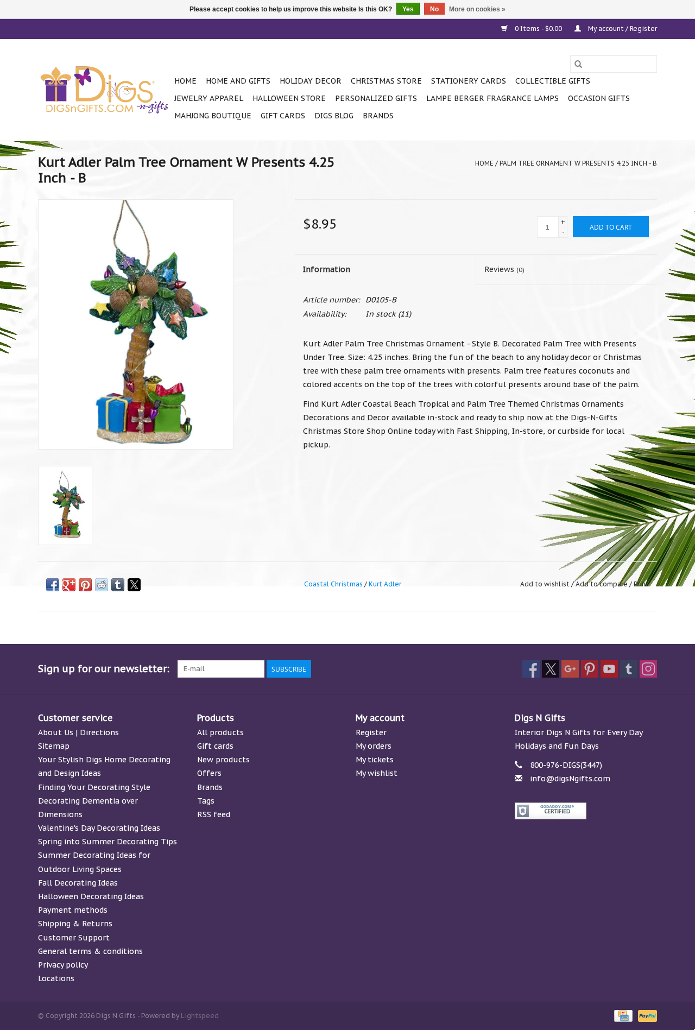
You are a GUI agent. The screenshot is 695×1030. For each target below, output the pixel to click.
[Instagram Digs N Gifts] (648, 669)
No (434, 9)
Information (326, 269)
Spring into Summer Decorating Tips (107, 841)
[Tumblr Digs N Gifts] (628, 669)
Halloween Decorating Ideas (91, 896)
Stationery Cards (468, 81)
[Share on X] (134, 584)
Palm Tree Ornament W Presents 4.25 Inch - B (578, 163)
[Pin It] (85, 584)
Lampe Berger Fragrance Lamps (492, 98)
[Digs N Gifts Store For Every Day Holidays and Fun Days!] (104, 90)
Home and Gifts (238, 81)
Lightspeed (200, 1016)
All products (220, 732)
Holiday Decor (311, 81)
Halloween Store (289, 98)
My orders (373, 746)
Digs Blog (333, 116)
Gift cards (283, 116)
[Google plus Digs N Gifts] (570, 669)
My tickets (375, 759)
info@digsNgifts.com (570, 778)
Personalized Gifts (376, 98)
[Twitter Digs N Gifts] (550, 669)
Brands (378, 116)
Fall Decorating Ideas (78, 883)
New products (223, 759)
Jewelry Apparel (208, 98)
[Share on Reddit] (101, 584)
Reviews (504, 269)
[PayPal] (645, 1015)
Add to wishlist (545, 584)
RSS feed (213, 814)
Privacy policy (63, 965)
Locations (56, 978)
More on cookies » (477, 9)
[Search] (578, 64)
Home (185, 81)
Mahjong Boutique (212, 116)
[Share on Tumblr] (117, 584)
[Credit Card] (622, 1015)
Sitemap (54, 746)
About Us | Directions (78, 732)
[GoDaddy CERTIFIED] (586, 810)
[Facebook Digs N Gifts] (531, 669)
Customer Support (74, 938)
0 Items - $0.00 (538, 28)
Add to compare (602, 584)
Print (641, 584)
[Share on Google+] (68, 584)
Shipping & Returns (75, 923)
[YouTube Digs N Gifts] (609, 669)
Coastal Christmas (333, 584)
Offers (209, 773)
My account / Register (621, 28)
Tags (205, 801)
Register (371, 732)
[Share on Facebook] (52, 584)
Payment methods (73, 910)
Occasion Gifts (599, 98)
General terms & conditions (90, 951)
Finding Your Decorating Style (94, 787)
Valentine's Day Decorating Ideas (99, 828)
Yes (408, 9)
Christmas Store (386, 81)
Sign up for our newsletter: (103, 668)
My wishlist (376, 773)
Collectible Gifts (552, 81)
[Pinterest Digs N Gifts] (589, 669)
